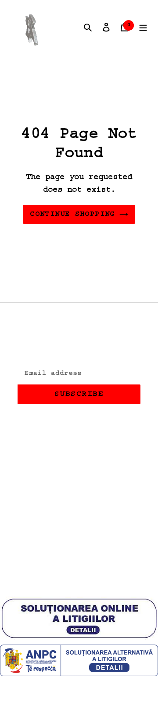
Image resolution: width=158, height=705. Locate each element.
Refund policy (52, 447)
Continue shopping (72, 214)
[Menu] (143, 28)
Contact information (68, 525)
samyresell (96, 581)
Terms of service (60, 499)
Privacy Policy (54, 473)
